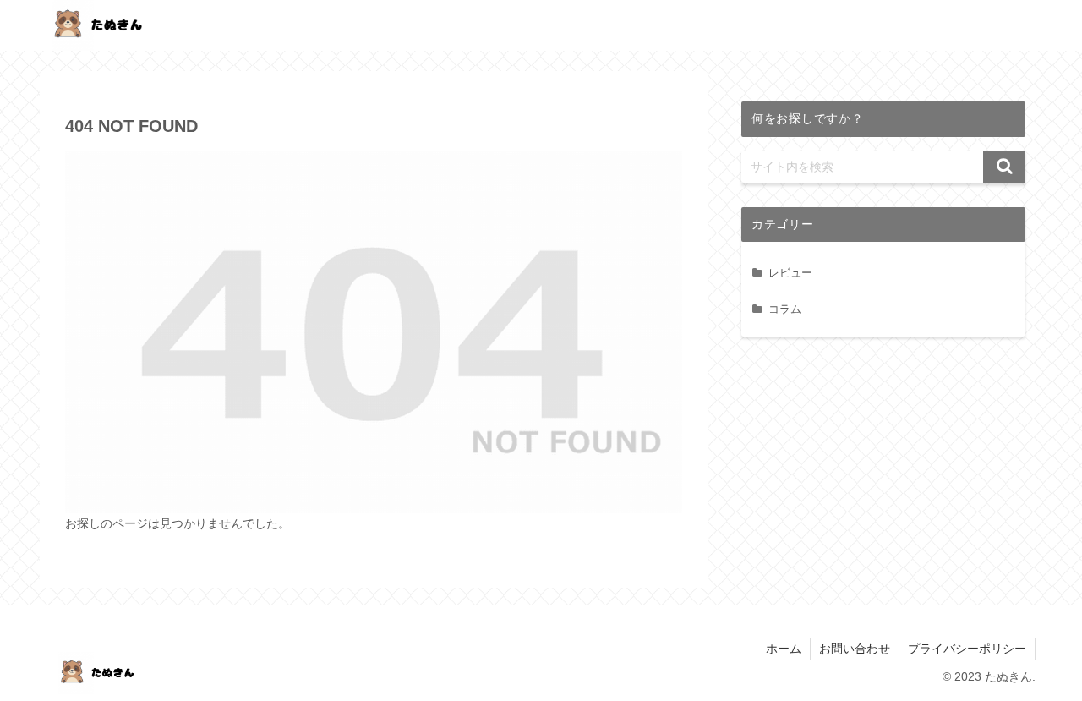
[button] (1004, 167)
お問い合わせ (854, 648)
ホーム (783, 648)
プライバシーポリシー (967, 648)
